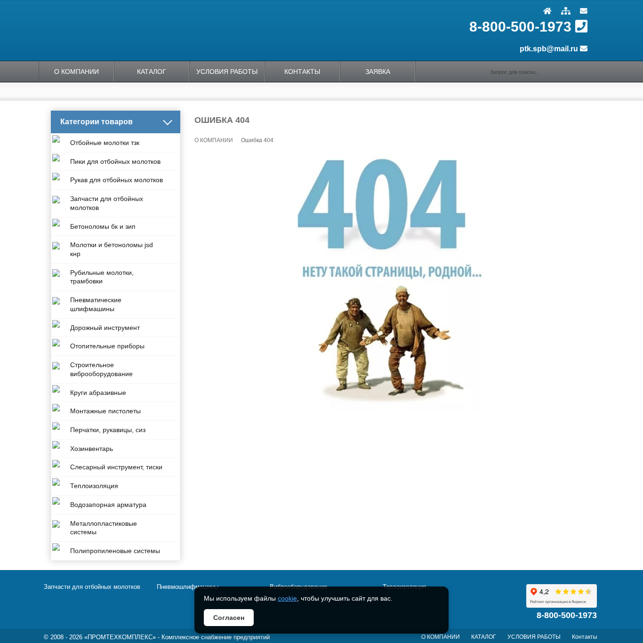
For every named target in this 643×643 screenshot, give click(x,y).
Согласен (228, 617)
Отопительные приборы (107, 346)
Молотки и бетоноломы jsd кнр (111, 249)
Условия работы (226, 71)
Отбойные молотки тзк (104, 142)
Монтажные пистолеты (105, 411)
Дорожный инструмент (105, 327)
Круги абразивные (98, 392)
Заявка (377, 71)
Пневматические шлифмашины (95, 304)
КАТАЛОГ (151, 71)
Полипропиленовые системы (115, 551)
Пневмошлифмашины (187, 586)
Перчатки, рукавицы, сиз (107, 430)
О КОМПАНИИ (76, 71)
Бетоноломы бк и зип (103, 226)
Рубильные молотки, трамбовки (102, 277)
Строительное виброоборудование (101, 369)
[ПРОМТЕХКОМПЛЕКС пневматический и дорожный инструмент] (173, 30)
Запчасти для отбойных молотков (106, 203)
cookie (287, 598)
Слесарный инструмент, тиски (116, 467)
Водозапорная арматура (108, 504)
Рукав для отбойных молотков (116, 180)
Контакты (302, 71)
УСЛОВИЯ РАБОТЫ (534, 637)
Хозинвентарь (91, 448)
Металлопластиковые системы (103, 528)
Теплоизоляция (94, 486)
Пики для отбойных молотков (115, 161)
